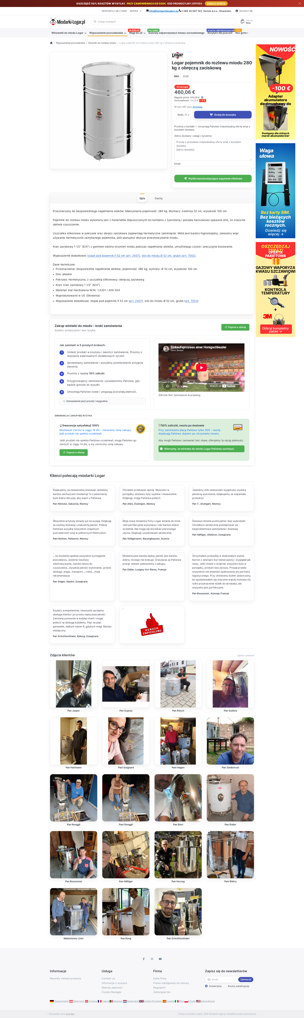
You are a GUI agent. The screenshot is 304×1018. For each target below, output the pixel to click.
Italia (181, 1001)
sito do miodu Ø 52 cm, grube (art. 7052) (169, 255)
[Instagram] (152, 958)
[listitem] (108, 110)
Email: (177, 163)
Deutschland (61, 1001)
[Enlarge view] (108, 110)
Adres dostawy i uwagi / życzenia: (193, 135)
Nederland (132, 1001)
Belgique (117, 1001)
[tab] (142, 198)
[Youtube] (160, 958)
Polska (192, 1001)
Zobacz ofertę (216, 3)
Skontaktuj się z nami (114, 11)
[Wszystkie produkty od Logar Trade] (178, 55)
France (105, 1001)
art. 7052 (191, 301)
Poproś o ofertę (237, 327)
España (170, 1001)
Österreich (79, 1001)
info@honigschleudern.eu (164, 11)
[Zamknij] (299, 3)
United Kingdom (153, 1001)
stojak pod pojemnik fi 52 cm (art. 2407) (113, 255)
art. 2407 (136, 301)
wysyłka (70, 1014)
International (208, 1001)
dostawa (197, 106)
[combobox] (163, 21)
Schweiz (92, 1001)
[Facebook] (143, 958)
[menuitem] (69, 32)
